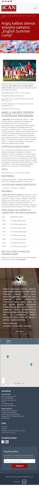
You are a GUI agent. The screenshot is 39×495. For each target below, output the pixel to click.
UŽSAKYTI (20, 466)
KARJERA (4, 429)
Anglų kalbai (6, 119)
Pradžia (4, 16)
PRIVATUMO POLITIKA (8, 433)
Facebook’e (22, 259)
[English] (6, 1)
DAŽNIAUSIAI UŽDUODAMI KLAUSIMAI (13, 431)
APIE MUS (5, 427)
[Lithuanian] (3, 1)
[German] (11, 1)
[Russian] (8, 1)
